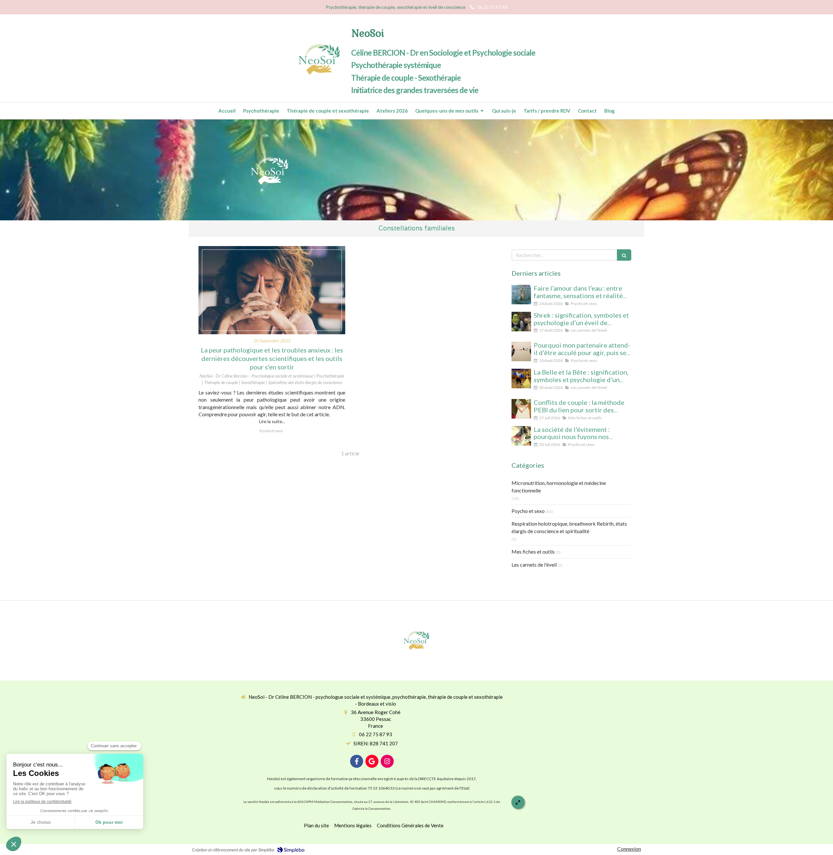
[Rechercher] (624, 255)
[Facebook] (356, 761)
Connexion (629, 849)
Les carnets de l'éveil (534, 564)
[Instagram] (387, 761)
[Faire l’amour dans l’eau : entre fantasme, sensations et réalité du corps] (521, 294)
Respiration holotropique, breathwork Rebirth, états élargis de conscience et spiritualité (569, 527)
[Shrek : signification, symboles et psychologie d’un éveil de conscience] (521, 321)
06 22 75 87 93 (375, 734)
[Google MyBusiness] (371, 761)
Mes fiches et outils (533, 551)
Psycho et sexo (528, 511)
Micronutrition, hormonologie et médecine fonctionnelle (559, 486)
